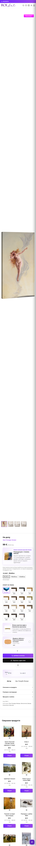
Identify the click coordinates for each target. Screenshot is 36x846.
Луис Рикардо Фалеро (9, 540)
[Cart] (29, 5)
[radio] (6, 576)
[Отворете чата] (32, 842)
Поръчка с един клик (19, 660)
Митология (24, 703)
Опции (9, 755)
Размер (5, 573)
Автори (29, 703)
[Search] (23, 5)
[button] (18, 665)
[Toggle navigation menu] (34, 5)
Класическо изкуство (8, 705)
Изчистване (6, 579)
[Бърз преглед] (9, 738)
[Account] (31, 5)
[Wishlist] (26, 5)
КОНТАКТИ (6, 1)
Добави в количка (19, 655)
